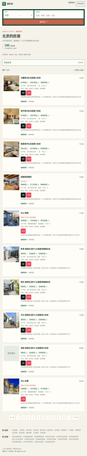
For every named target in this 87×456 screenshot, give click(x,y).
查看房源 (24, 101)
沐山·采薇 (25, 381)
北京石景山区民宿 (61, 436)
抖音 (23, 93)
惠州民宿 (28, 433)
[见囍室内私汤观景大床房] (11, 83)
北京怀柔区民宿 (17, 442)
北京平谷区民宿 (28, 442)
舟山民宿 (57, 430)
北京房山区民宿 (29, 439)
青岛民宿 (64, 430)
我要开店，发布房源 (7, 451)
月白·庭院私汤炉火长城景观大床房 (34, 315)
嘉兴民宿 (43, 430)
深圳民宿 (78, 430)
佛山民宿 (21, 433)
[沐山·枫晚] (11, 218)
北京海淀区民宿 (73, 436)
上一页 (12, 417)
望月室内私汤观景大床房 (31, 111)
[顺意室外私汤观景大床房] (11, 149)
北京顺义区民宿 (51, 439)
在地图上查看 (79, 70)
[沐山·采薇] (11, 386)
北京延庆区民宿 (50, 442)
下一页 (75, 417)
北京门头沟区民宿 (17, 439)
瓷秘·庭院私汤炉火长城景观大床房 (34, 348)
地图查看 (71, 2)
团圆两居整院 (26, 177)
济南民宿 (43, 433)
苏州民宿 (28, 430)
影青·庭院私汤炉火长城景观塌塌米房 (35, 249)
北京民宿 (14, 430)
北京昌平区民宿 (62, 439)
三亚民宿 (36, 433)
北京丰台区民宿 (50, 436)
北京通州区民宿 (40, 439)
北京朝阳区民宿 (39, 436)
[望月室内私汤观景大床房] (11, 116)
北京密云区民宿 (39, 442)
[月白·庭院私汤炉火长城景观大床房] (11, 320)
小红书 (28, 93)
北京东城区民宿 (17, 436)
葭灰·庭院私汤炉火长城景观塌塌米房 (35, 282)
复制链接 (31, 101)
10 (64, 417)
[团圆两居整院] (11, 182)
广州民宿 (71, 430)
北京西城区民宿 (28, 436)
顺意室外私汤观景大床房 (31, 144)
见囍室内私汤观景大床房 (31, 78)
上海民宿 (21, 430)
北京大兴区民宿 (73, 439)
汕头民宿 (14, 433)
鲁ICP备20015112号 (20, 451)
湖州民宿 (50, 430)
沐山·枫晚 (25, 213)
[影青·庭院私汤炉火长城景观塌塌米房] (11, 254)
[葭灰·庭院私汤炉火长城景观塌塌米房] (11, 287)
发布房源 (80, 3)
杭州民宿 (36, 430)
